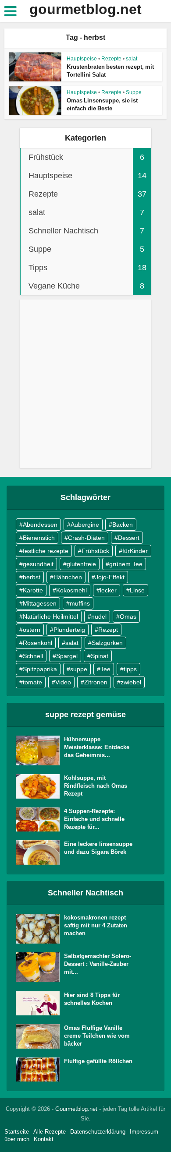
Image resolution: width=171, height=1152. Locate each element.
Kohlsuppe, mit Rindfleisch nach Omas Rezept (95, 786)
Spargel (67, 655)
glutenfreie (81, 563)
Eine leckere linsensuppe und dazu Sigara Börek (98, 848)
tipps (130, 669)
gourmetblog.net (85, 9)
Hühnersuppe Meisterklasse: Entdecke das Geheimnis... (96, 747)
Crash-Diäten (86, 537)
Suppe (134, 92)
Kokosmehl (71, 590)
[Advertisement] (85, 388)
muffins (80, 603)
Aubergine (85, 524)
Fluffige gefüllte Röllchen (98, 1061)
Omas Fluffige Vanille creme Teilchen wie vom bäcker (97, 1036)
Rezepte (111, 59)
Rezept (108, 629)
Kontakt (43, 1139)
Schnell (33, 655)
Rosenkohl (37, 642)
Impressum (144, 1131)
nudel (99, 616)
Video (63, 682)
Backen (122, 524)
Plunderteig (69, 629)
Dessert (128, 537)
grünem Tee (125, 563)
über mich (16, 1139)
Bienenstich (39, 537)
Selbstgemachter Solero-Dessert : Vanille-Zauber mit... (97, 964)
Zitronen (95, 682)
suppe (78, 669)
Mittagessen (40, 603)
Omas (128, 616)
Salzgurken (107, 642)
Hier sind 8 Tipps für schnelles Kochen (92, 999)
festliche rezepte (45, 550)
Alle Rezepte (49, 1131)
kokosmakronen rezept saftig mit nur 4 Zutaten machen (95, 925)
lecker (108, 590)
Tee (105, 669)
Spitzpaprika (40, 669)
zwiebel (131, 682)
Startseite (16, 1131)
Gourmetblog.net (76, 1109)
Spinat (99, 655)
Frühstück (95, 550)
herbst (31, 577)
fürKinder (135, 550)
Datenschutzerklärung (97, 1131)
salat (131, 59)
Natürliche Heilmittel (50, 616)
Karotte (33, 590)
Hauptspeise (82, 59)
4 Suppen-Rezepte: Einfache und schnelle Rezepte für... (94, 819)
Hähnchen (67, 577)
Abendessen (40, 524)
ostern (31, 629)
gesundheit (38, 563)
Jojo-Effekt (110, 577)
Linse (137, 590)
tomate (32, 682)
